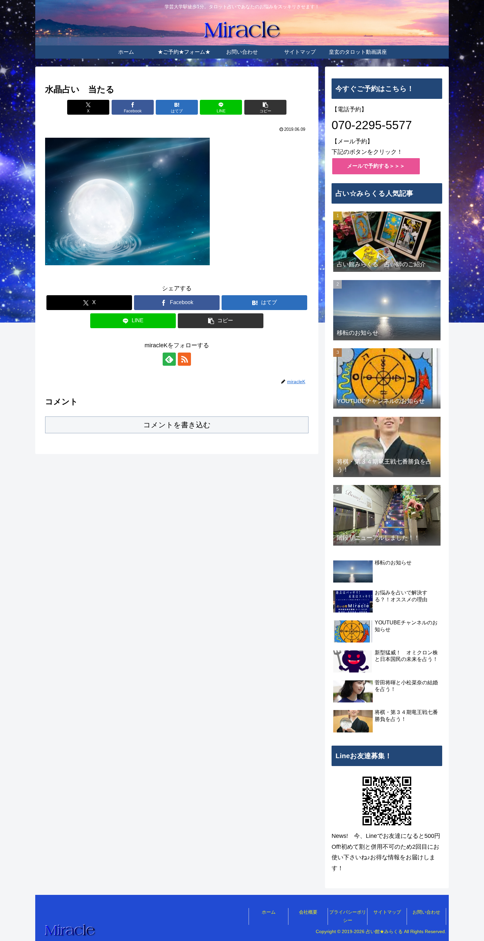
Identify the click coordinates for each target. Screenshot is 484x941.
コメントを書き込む (177, 425)
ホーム (269, 912)
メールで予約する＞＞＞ (376, 166)
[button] (265, 107)
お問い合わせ (426, 912)
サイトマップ (387, 912)
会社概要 (308, 912)
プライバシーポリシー (347, 916)
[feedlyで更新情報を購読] (169, 359)
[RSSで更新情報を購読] (184, 359)
